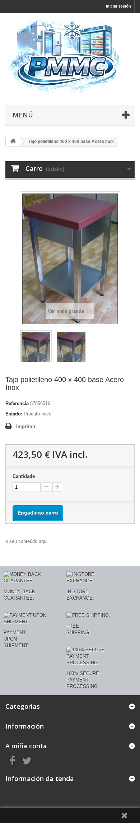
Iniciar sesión (118, 6)
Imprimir (26, 426)
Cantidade (24, 476)
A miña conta (26, 745)
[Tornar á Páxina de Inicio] (13, 141)
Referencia (17, 403)
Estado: (13, 414)
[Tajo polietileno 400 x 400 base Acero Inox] (36, 351)
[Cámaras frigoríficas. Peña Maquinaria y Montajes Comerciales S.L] (70, 57)
